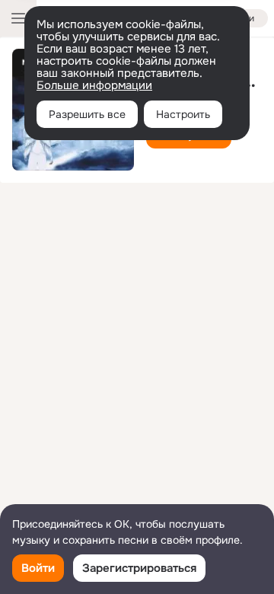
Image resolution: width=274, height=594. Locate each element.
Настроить (183, 114)
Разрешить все (87, 114)
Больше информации (94, 85)
